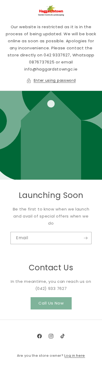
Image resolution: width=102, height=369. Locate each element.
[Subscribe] (85, 238)
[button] (51, 80)
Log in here (74, 355)
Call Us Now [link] (51, 303)
